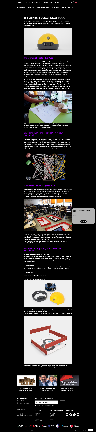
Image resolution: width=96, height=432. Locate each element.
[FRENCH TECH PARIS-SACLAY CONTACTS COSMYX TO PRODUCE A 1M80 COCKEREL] (69, 380)
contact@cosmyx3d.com (26, 415)
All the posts (21, 7)
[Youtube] (78, 414)
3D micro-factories (43, 7)
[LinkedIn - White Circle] (67, 414)
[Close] (94, 430)
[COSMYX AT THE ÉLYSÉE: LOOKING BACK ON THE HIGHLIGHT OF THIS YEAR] (26, 380)
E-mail (74, 215)
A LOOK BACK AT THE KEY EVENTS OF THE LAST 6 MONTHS (47, 389)
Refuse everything (82, 430)
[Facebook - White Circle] (70, 414)
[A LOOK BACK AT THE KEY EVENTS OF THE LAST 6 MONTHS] (48, 380)
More (69, 7)
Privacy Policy (52, 430)
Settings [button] (74, 430)
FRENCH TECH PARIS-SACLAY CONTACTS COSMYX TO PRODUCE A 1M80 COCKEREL (68, 389)
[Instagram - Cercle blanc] (74, 414)
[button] (27, 2)
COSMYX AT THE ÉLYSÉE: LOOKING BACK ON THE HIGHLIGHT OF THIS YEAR (26, 389)
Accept (90, 430)
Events (64, 7)
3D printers (31, 7)
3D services (55, 7)
